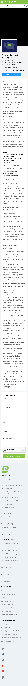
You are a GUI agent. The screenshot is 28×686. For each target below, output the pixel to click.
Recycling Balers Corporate (12, 62)
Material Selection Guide (8, 527)
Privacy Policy (5, 581)
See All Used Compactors (8, 567)
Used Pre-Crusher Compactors (10, 550)
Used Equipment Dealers (8, 608)
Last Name (6, 407)
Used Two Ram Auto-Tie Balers (10, 501)
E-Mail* (5, 422)
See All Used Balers (7, 517)
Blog (2, 597)
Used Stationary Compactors (9, 557)
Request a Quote (12, 456)
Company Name (8, 415)
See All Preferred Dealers (8, 641)
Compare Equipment (7, 531)
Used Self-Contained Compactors (11, 554)
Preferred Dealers (12, 6)
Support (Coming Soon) (8, 534)
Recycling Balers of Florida (9, 634)
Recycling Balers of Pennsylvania (11, 637)
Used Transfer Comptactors (9, 560)
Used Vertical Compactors (9, 564)
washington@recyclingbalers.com (14, 70)
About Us (3, 590)
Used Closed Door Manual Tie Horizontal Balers (13, 481)
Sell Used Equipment (7, 601)
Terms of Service (6, 574)
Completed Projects (7, 604)
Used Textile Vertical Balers (9, 497)
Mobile (5, 431)
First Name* (6, 399)
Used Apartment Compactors (10, 543)
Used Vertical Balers (7, 504)
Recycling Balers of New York (10, 631)
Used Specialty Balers (7, 507)
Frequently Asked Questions (9, 524)
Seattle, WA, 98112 (10, 65)
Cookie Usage (5, 578)
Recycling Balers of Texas (9, 627)
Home (3, 6)
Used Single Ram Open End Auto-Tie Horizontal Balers (12, 493)
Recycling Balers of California (10, 624)
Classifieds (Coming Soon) (9, 614)
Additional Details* (8, 438)
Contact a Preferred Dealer (9, 594)
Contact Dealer (10, 75)
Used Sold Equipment (7, 611)
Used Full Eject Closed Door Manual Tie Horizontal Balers (12, 487)
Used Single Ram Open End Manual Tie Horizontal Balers (12, 512)
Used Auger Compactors (8, 547)
